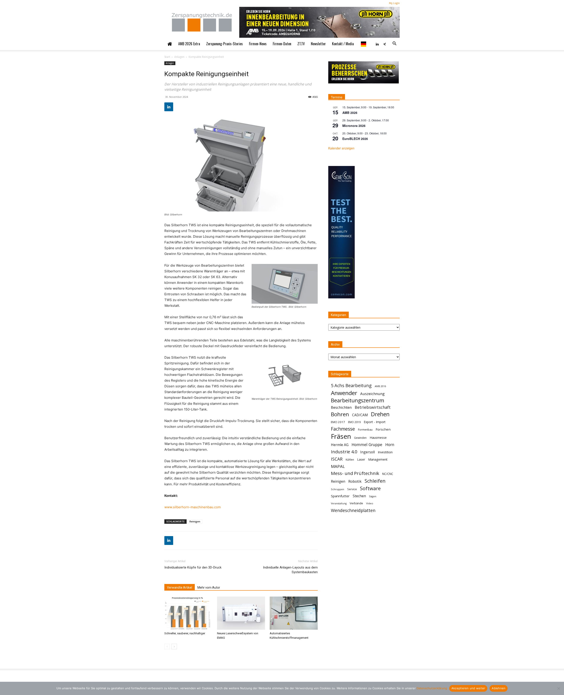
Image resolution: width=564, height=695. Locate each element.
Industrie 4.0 (344, 451)
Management (378, 459)
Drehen (380, 414)
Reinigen (194, 521)
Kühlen (350, 459)
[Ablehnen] (558, 688)
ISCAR (337, 459)
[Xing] (384, 43)
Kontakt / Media (343, 43)
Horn (389, 444)
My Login (394, 3)
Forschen (383, 429)
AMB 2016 (380, 386)
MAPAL (338, 466)
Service (352, 489)
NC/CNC (387, 474)
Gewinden (360, 438)
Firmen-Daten (282, 43)
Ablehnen (498, 688)
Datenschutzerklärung (432, 688)
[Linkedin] (377, 43)
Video (369, 503)
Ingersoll (367, 452)
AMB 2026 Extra (189, 43)
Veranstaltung (339, 503)
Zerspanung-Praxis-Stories (224, 43)
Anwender (344, 393)
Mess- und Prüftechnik (355, 473)
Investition (385, 452)
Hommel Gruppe (367, 444)
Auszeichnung (372, 393)
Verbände (356, 503)
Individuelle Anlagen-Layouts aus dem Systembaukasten (290, 569)
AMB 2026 (349, 112)
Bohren (340, 414)
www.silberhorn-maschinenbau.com (192, 507)
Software (370, 488)
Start (167, 57)
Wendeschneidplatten (353, 510)
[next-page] (174, 646)
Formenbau (365, 429)
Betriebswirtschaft (373, 407)
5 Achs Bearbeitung (351, 385)
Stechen (359, 496)
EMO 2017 (338, 422)
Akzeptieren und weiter (468, 688)
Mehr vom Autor (208, 587)
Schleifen (375, 480)
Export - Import (375, 422)
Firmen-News (258, 43)
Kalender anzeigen (341, 148)
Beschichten (341, 407)
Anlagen (179, 57)
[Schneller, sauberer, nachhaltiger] (188, 613)
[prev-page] (167, 646)
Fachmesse (343, 429)
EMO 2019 (354, 422)
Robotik (355, 481)
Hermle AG (340, 445)
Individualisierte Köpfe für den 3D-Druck (192, 567)
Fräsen (341, 436)
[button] (394, 43)
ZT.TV (301, 43)
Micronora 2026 (353, 125)
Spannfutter (340, 496)
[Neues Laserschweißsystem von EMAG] (241, 613)
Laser (361, 459)
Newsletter (318, 43)
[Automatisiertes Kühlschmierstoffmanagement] (294, 613)
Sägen (372, 496)
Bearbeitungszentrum (357, 400)
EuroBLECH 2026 (355, 138)
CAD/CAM (360, 415)
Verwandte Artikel (179, 587)
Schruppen (337, 489)
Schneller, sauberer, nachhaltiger (184, 633)
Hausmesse (378, 437)
